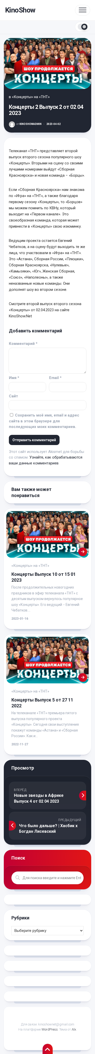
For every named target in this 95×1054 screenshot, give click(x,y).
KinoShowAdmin (29, 124)
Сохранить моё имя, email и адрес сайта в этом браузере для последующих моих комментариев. (44, 421)
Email (55, 377)
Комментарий (23, 343)
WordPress (50, 1029)
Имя (14, 377)
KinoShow (20, 10)
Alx (74, 1029)
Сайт (13, 396)
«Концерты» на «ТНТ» (31, 97)
